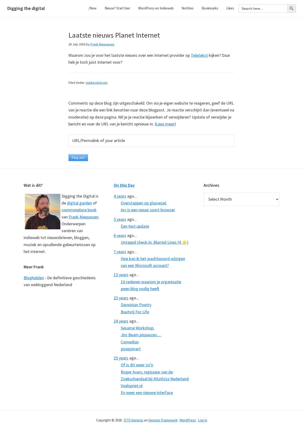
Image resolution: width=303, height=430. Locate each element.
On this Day (124, 185)
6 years (120, 235)
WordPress (188, 420)
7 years (120, 251)
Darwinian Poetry (136, 304)
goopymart (131, 348)
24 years (121, 321)
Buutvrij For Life (135, 312)
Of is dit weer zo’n (137, 365)
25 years (121, 358)
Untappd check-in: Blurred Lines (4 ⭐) (154, 242)
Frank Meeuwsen (83, 217)
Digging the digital (26, 8)
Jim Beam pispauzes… (141, 334)
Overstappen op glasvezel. (144, 203)
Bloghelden (34, 277)
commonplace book (79, 210)
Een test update (135, 226)
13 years (121, 274)
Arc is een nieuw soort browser (148, 210)
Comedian (130, 342)
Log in (202, 420)
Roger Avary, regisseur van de (147, 372)
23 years (121, 298)
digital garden (79, 203)
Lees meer (165, 124)
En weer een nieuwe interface (147, 392)
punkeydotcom (96, 82)
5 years (120, 219)
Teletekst (199, 55)
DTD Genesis (133, 420)
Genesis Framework (163, 420)
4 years (120, 196)
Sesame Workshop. (137, 328)
